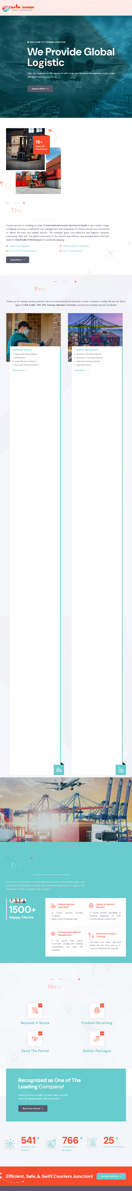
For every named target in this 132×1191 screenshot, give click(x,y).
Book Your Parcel (31, 1108)
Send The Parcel (35, 1050)
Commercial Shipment (80, 349)
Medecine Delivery (16, 349)
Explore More (39, 89)
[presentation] (4, 61)
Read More (16, 259)
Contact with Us (110, 1176)
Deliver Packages (97, 1050)
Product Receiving (96, 1022)
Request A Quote (35, 1022)
